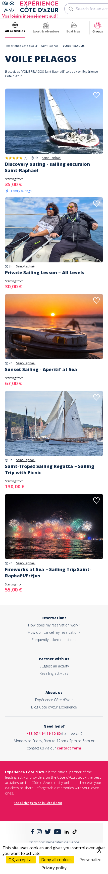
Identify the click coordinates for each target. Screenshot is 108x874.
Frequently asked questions (54, 639)
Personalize (90, 859)
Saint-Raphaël (50, 46)
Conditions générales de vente (53, 842)
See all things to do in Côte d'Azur (38, 803)
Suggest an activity (54, 666)
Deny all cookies (56, 859)
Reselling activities (54, 673)
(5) (25, 158)
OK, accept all (21, 859)
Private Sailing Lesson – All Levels (44, 272)
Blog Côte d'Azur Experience (54, 707)
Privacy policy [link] (54, 867)
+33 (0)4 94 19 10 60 (43, 733)
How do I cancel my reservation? (54, 632)
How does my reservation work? (54, 625)
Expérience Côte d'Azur (21, 46)
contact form (69, 748)
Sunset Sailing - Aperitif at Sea (41, 369)
